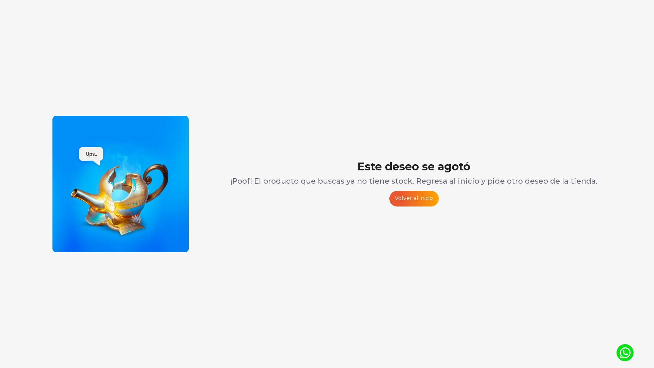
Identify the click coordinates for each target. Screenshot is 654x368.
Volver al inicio (414, 198)
